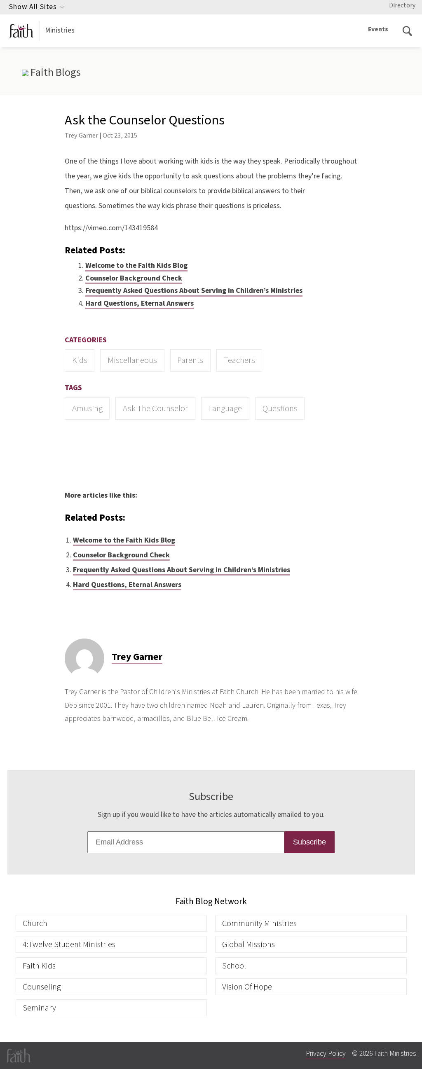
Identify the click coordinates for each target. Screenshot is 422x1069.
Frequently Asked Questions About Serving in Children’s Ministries (193, 290)
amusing (87, 408)
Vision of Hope (247, 987)
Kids (79, 360)
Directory (402, 5)
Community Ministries (259, 923)
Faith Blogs (54, 72)
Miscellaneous (132, 360)
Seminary (39, 1008)
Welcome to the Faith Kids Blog (136, 265)
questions (280, 408)
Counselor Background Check (133, 278)
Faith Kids (39, 966)
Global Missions (248, 944)
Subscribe (309, 842)
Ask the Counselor (155, 408)
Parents (190, 360)
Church (35, 923)
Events (378, 29)
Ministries (60, 30)
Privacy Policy (326, 1053)
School (234, 966)
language (225, 408)
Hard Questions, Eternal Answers (139, 303)
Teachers (239, 360)
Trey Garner (81, 135)
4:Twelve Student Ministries (69, 944)
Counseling (42, 987)
